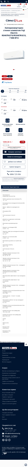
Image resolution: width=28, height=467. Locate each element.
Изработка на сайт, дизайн (9, 452)
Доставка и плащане (7, 395)
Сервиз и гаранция (7, 397)
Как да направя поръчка (8, 392)
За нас (4, 351)
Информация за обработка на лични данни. (13, 449)
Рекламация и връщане (8, 399)
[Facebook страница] (3, 440)
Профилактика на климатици (10, 383)
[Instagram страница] (6, 440)
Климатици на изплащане (9, 373)
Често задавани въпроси (9, 415)
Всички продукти (6, 362)
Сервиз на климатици (8, 381)
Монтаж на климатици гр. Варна (10, 371)
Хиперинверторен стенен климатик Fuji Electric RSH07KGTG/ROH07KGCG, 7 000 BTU (12, 15)
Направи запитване (7, 412)
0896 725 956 (9, 428)
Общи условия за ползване (9, 401)
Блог (3, 417)
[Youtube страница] (9, 440)
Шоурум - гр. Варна (11, 436)
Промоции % (5, 360)
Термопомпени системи (8, 357)
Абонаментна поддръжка (9, 375)
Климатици (5, 355)
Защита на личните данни (9, 403)
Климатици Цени (16, 10)
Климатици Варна (5, 10)
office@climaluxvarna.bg (12, 433)
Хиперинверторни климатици (8, 12)
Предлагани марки (7, 353)
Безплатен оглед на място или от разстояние (11, 378)
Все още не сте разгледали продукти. (10, 342)
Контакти (4, 419)
